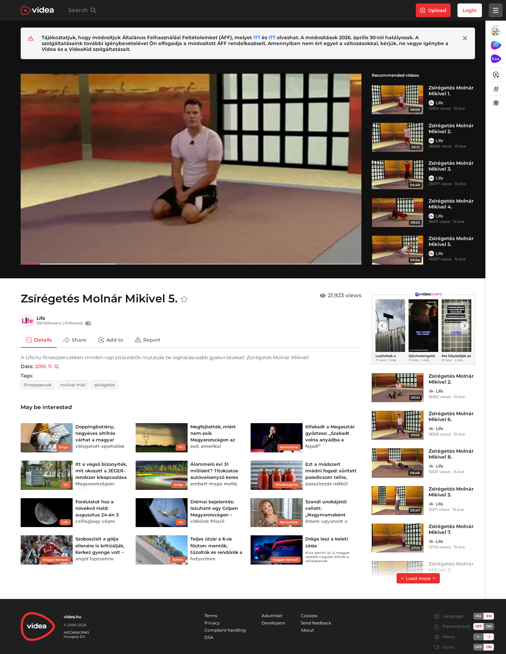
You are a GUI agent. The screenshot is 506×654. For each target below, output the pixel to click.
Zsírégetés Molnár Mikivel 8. (451, 454)
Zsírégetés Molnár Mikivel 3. (451, 166)
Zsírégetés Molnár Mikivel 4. (451, 204)
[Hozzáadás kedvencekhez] (184, 299)
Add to (114, 339)
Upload (437, 10)
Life (439, 102)
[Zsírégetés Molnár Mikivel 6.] (397, 425)
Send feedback (316, 622)
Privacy (212, 622)
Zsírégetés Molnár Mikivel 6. (451, 416)
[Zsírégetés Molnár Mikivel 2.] (397, 137)
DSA (208, 637)
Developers (273, 622)
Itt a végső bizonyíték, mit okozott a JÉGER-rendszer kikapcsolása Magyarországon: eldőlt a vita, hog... (101, 477)
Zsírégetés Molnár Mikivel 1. (451, 91)
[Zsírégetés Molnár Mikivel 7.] (397, 538)
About (307, 630)
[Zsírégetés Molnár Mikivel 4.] (397, 212)
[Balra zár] (478, 636)
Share (79, 339)
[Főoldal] (37, 10)
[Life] (431, 103)
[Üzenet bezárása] (465, 38)
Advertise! (272, 615)
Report (151, 339)
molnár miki (72, 384)
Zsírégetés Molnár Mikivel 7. (451, 529)
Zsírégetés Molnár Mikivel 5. (451, 241)
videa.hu (72, 616)
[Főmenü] (496, 10)
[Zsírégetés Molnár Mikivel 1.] (397, 99)
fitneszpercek (38, 384)
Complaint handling (225, 630)
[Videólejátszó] (191, 169)
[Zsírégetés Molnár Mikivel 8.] (397, 462)
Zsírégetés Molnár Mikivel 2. (451, 128)
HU (478, 616)
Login (470, 10)
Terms (210, 615)
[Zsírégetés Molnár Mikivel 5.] (397, 250)
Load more (418, 578)
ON (489, 626)
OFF (478, 647)
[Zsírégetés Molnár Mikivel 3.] (397, 174)
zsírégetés (104, 384)
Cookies (309, 615)
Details (43, 339)
